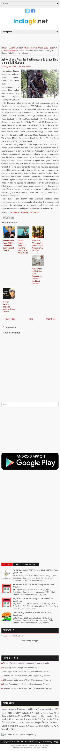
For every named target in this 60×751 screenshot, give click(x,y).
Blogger (35, 641)
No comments (25, 67)
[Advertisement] (30, 40)
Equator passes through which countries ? (21, 667)
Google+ (34, 212)
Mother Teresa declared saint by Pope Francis (9, 307)
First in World (48, 713)
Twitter (25, 212)
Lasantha (45, 745)
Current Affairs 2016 (39, 48)
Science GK (23, 726)
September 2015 (36, 726)
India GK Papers (22, 719)
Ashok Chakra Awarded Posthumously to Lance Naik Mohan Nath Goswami (29, 61)
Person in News (10, 51)
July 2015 (20, 722)
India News (10, 722)
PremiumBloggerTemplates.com (24, 748)
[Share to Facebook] (12, 217)
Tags (17, 564)
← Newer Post (8, 319)
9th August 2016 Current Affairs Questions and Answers (26, 672)
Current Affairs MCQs (16, 712)
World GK (8, 729)
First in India (37, 713)
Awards (12, 48)
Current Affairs (23, 48)
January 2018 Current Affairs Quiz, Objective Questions (26, 676)
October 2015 (29, 722)
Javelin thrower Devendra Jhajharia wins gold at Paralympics (22, 247)
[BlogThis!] (7, 217)
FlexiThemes (22, 745)
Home (4, 48)
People (38, 722)
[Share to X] (9, 217)
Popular (7, 564)
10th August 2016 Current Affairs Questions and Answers (27, 680)
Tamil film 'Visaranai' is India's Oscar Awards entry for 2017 (37, 246)
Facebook (14, 212)
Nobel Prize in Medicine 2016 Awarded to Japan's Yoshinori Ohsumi (37, 276)
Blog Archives (30, 564)
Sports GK (51, 725)
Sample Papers (9, 726)
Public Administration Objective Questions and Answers (26, 684)
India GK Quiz (39, 719)
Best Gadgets (42, 748)
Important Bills (38, 716)
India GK (53, 48)
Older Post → (52, 319)
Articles (4, 709)
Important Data (52, 716)
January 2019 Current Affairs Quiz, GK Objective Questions (28, 688)
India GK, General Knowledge (28, 741)
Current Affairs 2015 (48, 709)
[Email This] (4, 217)
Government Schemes (18, 716)
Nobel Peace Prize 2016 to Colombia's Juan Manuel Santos (8, 246)
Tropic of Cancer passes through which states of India (26, 663)
